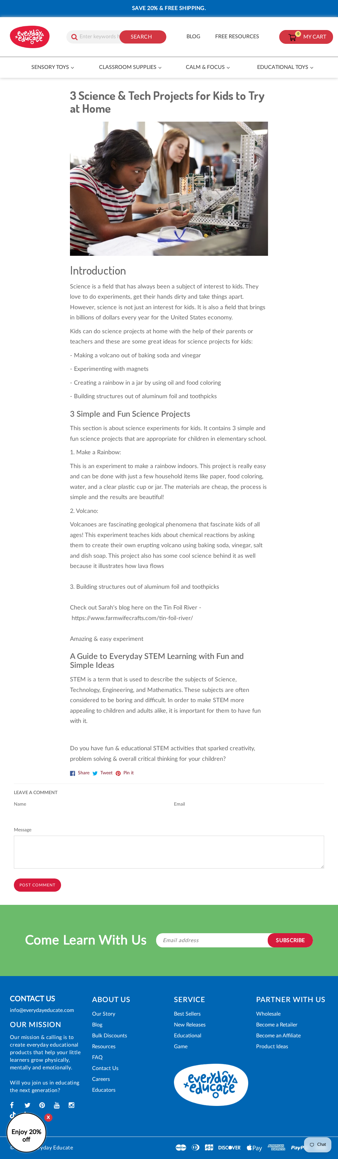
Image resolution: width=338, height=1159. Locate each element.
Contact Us (105, 1068)
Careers (101, 1079)
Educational (187, 1035)
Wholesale (268, 1014)
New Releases (190, 1024)
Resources (104, 1046)
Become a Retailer (276, 1024)
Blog (97, 1024)
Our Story (103, 1014)
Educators (104, 1090)
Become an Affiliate (278, 1035)
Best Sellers (187, 1014)
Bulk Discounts (109, 1035)
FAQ (97, 1057)
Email (179, 804)
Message (22, 830)
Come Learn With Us (86, 940)
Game (180, 1046)
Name (20, 804)
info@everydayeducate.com (42, 1010)
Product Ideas (272, 1046)
